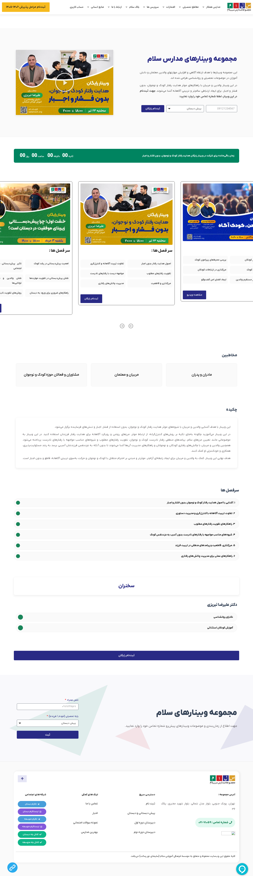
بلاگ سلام (134, 7)
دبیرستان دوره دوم (144, 832)
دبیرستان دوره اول (144, 823)
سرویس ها (153, 7)
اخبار (95, 813)
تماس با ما (92, 804)
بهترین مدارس (89, 832)
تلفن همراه (72, 700)
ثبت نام (150, 804)
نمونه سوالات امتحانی (85, 823)
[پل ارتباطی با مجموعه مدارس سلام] (12, 867)
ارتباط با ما (116, 7)
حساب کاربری (76, 7)
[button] (65, 82)
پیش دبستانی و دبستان (141, 813)
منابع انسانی (97, 7)
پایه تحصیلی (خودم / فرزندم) (63, 716)
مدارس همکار (213, 7)
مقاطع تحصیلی (191, 7)
